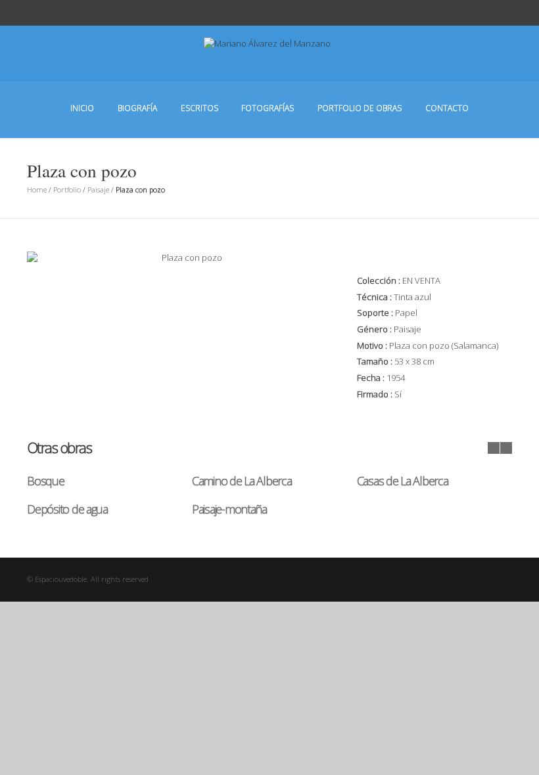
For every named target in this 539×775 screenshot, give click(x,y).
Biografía (137, 108)
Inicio (82, 108)
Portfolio (67, 189)
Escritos (199, 108)
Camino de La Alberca (242, 481)
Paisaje (98, 189)
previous (494, 448)
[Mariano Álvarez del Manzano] (269, 63)
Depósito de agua (67, 509)
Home (37, 189)
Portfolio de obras (359, 108)
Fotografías (267, 108)
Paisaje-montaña (229, 509)
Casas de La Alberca (402, 481)
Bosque (45, 481)
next (506, 448)
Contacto (447, 108)
